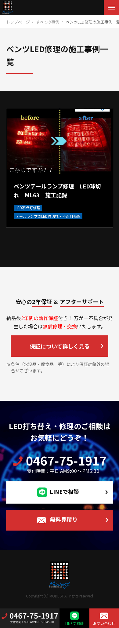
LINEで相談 (64, 491)
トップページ (18, 22)
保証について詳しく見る (60, 346)
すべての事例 (47, 22)
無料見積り (64, 519)
